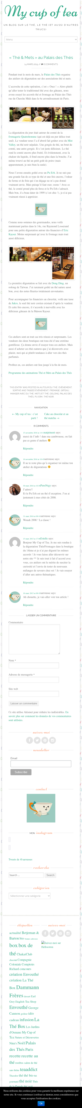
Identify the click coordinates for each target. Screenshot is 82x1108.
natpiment (49, 432)
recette (15, 1055)
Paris (29, 1049)
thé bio (28, 1075)
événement (41, 390)
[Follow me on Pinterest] (44, 740)
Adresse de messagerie (22, 674)
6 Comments (50, 64)
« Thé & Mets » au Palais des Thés (41, 57)
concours (25, 969)
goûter (24, 1013)
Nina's (13, 1043)
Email (13, 758)
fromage (55, 390)
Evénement (65, 387)
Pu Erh (51, 172)
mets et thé (42, 393)
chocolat (13, 959)
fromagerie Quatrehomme (22, 136)
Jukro (15, 303)
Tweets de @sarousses (20, 859)
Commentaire (16, 622)
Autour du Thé (48, 387)
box (13, 945)
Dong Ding (58, 283)
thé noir (49, 397)
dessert (27, 996)
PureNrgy (45, 485)
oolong (54, 393)
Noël (21, 1042)
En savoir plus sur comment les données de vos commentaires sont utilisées (40, 716)
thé (21, 1075)
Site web (13, 689)
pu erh (39, 397)
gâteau (65, 390)
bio (22, 938)
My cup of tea (41, 11)
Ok (41, 1103)
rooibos (19, 1063)
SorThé (17, 390)
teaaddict (28, 1069)
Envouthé (18, 1007)
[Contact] (41, 808)
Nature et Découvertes (27, 1037)
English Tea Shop (25, 1001)
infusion (27, 1019)
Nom (12, 660)
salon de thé (30, 1063)
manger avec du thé (22, 393)
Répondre (28, 448)
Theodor (13, 1075)
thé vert (28, 1086)
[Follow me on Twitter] (37, 740)
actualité (15, 932)
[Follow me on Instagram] (52, 740)
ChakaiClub (24, 954)
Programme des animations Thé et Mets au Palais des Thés (40, 373)
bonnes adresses (31, 938)
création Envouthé (24, 974)
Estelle (44, 538)
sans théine (14, 1070)
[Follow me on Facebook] (29, 740)
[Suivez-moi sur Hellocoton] (56, 947)
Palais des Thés (52, 74)
